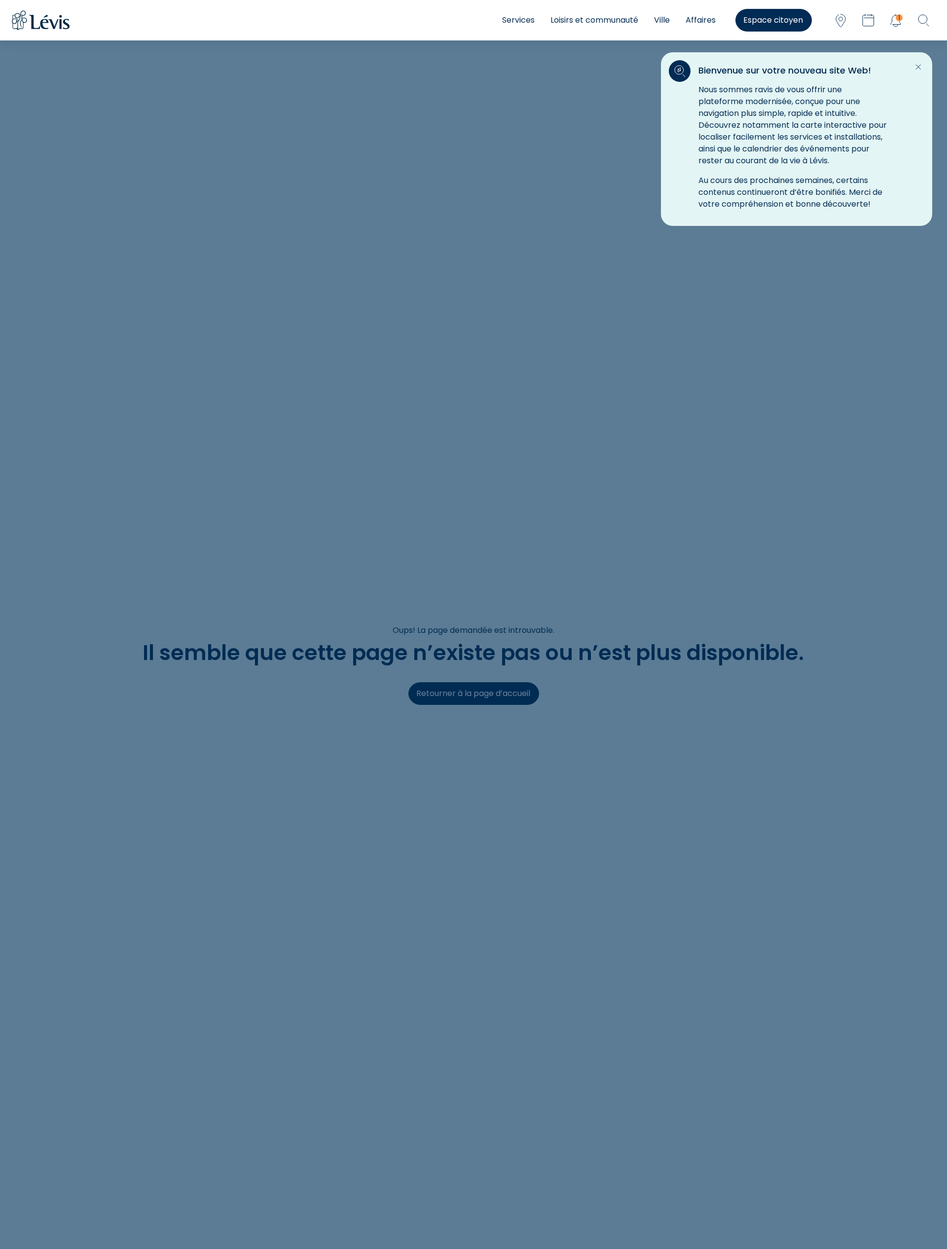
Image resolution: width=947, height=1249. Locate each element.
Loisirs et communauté (594, 20)
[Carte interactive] (840, 20)
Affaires (701, 20)
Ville (662, 20)
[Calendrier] (868, 20)
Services (518, 20)
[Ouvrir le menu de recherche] (923, 20)
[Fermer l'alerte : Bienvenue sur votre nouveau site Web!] (918, 67)
